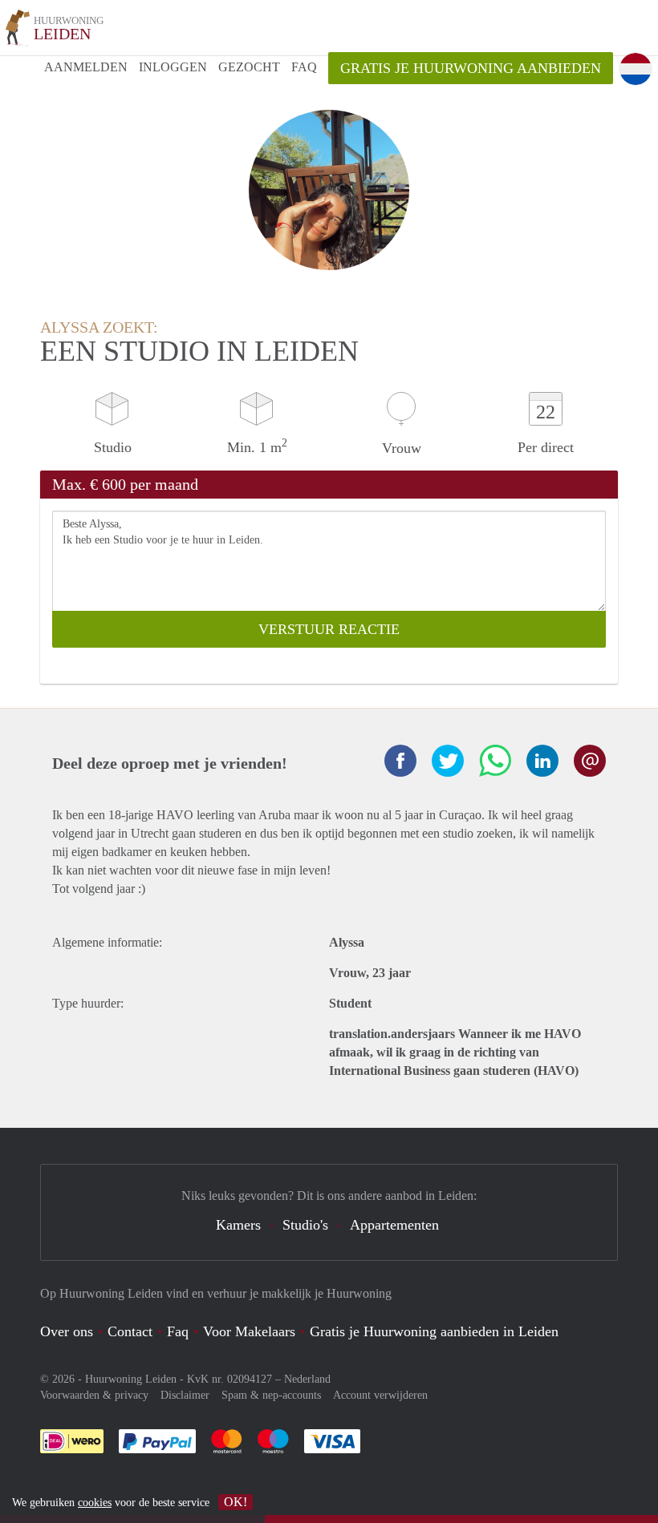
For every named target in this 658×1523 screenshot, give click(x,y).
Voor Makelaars (249, 1331)
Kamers (238, 1225)
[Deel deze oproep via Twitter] (448, 761)
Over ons (66, 1331)
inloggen (173, 67)
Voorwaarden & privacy (94, 1395)
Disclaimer (184, 1395)
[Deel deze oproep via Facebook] (400, 761)
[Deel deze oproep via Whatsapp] (495, 761)
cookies (95, 1503)
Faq (178, 1331)
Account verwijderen (380, 1395)
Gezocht (249, 67)
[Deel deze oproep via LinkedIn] (542, 761)
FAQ (304, 67)
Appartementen (394, 1225)
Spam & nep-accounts (271, 1395)
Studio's (305, 1225)
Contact (130, 1331)
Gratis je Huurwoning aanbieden (470, 68)
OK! (235, 1502)
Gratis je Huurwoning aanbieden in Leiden (434, 1331)
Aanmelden (86, 67)
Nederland (307, 1379)
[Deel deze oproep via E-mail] (590, 761)
